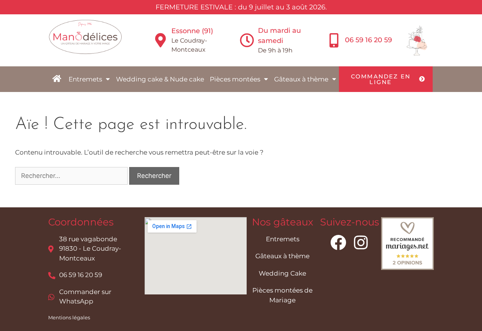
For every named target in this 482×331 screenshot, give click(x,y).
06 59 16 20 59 (368, 40)
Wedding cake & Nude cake (160, 79)
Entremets (85, 79)
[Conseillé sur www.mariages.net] (407, 267)
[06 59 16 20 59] (334, 40)
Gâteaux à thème (301, 79)
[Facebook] (338, 242)
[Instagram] (361, 242)
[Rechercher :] (72, 175)
